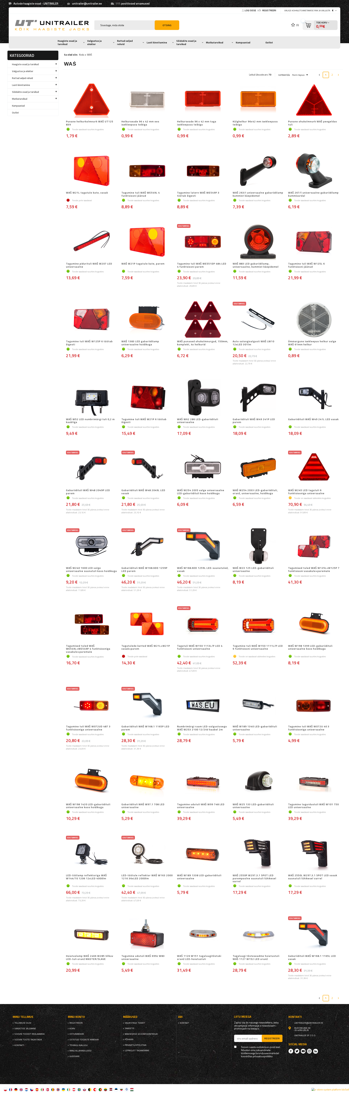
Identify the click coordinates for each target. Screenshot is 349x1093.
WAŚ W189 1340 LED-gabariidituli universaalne (255, 728)
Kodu (81, 54)
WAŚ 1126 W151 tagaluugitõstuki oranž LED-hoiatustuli (199, 957)
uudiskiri (74, 1056)
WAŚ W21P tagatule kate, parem (143, 263)
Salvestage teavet (135, 1023)
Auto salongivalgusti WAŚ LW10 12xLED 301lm (253, 343)
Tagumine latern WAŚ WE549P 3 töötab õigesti (198, 194)
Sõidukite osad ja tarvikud (186, 42)
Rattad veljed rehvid (125, 42)
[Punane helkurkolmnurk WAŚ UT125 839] (92, 100)
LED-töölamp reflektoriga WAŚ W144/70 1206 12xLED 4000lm (86, 877)
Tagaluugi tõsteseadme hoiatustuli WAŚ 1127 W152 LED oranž (256, 957)
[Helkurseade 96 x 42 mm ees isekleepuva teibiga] (147, 100)
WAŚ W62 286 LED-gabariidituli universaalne (197, 421)
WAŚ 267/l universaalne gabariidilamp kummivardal (313, 194)
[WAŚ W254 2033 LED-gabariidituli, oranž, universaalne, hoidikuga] (258, 469)
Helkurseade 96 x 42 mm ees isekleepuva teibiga (140, 123)
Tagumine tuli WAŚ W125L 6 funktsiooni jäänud (306, 265)
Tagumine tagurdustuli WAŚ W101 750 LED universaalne (313, 806)
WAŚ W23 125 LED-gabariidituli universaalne (253, 569)
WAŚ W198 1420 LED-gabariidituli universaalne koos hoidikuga (88, 806)
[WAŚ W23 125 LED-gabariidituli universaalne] (258, 546)
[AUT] (74, 1089)
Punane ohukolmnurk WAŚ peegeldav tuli (312, 123)
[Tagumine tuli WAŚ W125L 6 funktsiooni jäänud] (314, 242)
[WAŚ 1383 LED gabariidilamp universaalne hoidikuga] (147, 320)
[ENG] (21, 1089)
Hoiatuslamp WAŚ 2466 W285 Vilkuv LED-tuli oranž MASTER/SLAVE (89, 957)
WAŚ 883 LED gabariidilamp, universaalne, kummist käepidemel (256, 265)
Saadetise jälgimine (25, 1028)
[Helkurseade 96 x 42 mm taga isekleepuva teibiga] (203, 100)
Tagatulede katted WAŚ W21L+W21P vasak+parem (145, 647)
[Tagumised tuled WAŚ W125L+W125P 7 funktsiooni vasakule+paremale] (314, 546)
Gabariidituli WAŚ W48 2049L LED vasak (143, 492)
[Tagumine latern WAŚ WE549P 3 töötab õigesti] (203, 171)
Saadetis (129, 1028)
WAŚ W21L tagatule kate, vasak (87, 192)
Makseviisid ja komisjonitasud (141, 1034)
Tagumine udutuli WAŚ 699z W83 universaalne (143, 957)
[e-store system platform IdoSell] (330, 1089)
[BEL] (89, 1089)
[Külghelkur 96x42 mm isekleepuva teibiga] (258, 100)
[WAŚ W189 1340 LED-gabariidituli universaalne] (258, 705)
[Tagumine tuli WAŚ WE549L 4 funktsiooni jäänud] (147, 171)
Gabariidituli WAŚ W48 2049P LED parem (88, 492)
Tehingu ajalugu (78, 1045)
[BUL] (121, 1089)
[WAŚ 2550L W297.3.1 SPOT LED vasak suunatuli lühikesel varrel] (314, 854)
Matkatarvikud (214, 42)
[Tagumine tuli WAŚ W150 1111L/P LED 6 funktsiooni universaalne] (258, 624)
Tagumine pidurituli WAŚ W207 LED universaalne (89, 265)
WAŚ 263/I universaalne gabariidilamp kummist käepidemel (258, 194)
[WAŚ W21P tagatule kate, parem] (147, 242)
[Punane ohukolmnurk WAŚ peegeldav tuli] (314, 100)
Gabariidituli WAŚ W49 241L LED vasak (313, 419)
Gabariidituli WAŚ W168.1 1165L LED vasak (312, 957)
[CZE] (31, 1089)
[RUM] (52, 1089)
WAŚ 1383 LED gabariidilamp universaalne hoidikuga (140, 343)
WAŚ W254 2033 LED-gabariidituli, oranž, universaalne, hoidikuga (255, 492)
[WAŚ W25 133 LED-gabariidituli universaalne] (258, 783)
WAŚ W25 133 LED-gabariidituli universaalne (253, 806)
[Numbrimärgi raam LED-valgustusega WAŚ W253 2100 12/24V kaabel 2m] (203, 705)
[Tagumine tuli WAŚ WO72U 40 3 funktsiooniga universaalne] (314, 705)
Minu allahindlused (80, 1051)
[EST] (116, 1089)
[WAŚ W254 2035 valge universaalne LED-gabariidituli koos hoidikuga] (203, 469)
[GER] (16, 1089)
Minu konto (76, 1017)
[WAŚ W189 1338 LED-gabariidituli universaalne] (203, 854)
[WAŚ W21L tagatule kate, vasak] (92, 171)
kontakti (19, 1045)
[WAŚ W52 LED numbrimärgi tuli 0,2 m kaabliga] (92, 398)
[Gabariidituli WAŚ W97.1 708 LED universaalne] (147, 783)
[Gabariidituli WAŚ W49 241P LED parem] (258, 398)
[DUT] (26, 1089)
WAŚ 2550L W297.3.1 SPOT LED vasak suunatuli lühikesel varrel (312, 877)
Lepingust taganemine (137, 1050)
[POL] (5, 1089)
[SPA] (37, 1089)
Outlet (269, 42)
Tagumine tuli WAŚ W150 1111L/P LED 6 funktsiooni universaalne (258, 647)
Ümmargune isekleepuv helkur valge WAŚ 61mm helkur (312, 343)
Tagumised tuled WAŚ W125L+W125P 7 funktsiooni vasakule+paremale (314, 569)
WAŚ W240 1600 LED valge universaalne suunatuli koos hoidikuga (91, 569)
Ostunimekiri (76, 1034)
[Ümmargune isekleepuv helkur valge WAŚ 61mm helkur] (314, 320)
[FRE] (10, 1089)
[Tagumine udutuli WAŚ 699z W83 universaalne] (147, 934)
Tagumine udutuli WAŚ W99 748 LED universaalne (200, 806)
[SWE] (79, 1089)
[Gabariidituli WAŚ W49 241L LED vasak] (314, 398)
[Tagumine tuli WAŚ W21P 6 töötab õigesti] (147, 398)
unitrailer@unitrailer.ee (87, 3)
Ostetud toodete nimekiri (84, 1040)
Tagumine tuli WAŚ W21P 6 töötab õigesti (144, 421)
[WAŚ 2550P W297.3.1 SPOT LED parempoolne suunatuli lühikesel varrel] (258, 854)
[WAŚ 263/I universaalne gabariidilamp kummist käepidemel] (258, 171)
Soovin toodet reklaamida (29, 1034)
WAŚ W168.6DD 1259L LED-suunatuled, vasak (202, 569)
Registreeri (269, 10)
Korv (72, 1028)
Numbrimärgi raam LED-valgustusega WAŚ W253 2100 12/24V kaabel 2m (202, 728)
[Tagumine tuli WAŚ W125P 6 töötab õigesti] (92, 320)
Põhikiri (129, 1039)
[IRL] (68, 1089)
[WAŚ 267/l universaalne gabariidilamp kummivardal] (314, 171)
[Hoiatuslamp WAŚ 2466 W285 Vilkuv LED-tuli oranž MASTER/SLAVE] (92, 934)
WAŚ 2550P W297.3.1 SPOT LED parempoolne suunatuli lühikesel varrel (254, 878)
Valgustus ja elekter (94, 42)
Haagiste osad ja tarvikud (67, 42)
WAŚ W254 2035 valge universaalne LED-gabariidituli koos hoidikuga (200, 492)
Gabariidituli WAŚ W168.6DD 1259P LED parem (144, 569)
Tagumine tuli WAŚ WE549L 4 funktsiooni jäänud (140, 194)
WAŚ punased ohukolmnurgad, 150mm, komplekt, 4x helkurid (202, 343)
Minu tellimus (23, 1017)
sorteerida (284, 74)
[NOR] (58, 1089)
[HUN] (132, 1089)
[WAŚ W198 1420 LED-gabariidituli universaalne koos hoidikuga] (92, 783)
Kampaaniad (243, 42)
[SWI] (95, 1089)
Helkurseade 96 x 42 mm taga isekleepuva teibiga (196, 123)
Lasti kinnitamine (157, 42)
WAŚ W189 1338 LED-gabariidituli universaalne (199, 877)
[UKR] (63, 1089)
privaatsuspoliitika (135, 1045)
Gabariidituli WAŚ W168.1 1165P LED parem (145, 728)
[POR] (100, 1089)
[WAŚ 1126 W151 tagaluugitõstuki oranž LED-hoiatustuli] (203, 934)
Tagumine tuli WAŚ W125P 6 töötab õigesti (89, 343)
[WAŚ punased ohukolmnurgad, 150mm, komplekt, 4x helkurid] (203, 320)
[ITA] (42, 1089)
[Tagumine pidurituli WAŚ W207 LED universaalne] (92, 242)
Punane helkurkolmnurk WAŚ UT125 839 (89, 123)
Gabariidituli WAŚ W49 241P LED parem (254, 421)
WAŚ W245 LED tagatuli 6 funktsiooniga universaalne (306, 492)
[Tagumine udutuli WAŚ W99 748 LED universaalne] (203, 783)
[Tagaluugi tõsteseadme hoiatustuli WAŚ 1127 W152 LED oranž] (258, 934)
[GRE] (126, 1089)
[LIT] (105, 1089)
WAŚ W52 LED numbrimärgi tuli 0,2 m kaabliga (90, 421)
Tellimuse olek (22, 1023)
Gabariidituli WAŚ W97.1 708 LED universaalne (143, 806)
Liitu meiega (242, 1016)
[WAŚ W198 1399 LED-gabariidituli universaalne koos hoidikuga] (314, 624)
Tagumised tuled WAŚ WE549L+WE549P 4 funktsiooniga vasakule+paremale (88, 648)
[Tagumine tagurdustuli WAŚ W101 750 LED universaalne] (314, 783)
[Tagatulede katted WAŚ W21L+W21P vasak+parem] (147, 624)
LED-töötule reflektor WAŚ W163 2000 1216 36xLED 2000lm (147, 877)
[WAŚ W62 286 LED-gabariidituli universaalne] (203, 398)
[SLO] (84, 1089)
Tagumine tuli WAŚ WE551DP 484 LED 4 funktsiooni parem (201, 265)
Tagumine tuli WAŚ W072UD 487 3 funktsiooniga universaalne (88, 728)
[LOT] (110, 1089)
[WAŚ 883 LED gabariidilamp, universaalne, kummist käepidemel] (258, 242)
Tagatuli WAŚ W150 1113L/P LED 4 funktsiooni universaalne (199, 647)
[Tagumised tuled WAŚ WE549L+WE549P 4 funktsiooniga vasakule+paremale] (92, 624)
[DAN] (47, 1089)
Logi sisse (251, 10)
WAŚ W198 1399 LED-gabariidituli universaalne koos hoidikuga (310, 647)
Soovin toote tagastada (28, 1040)
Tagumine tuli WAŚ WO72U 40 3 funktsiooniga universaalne (308, 728)
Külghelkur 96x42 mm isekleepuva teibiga (255, 123)
